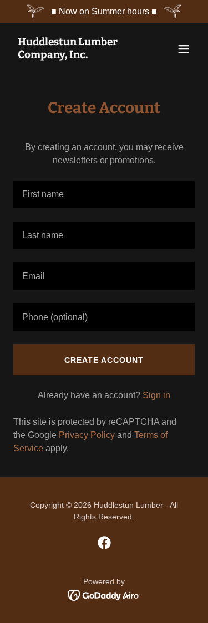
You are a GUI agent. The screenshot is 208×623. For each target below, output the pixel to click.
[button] (184, 49)
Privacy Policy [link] (87, 435)
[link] (77, 55)
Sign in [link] (156, 395)
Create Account (104, 360)
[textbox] (104, 194)
